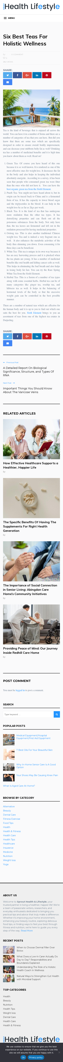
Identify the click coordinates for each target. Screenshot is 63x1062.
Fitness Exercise (11, 819)
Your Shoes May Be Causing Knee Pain (37, 775)
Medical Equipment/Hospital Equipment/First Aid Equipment (33, 737)
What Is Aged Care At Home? (19, 785)
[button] (9, 18)
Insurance (8, 847)
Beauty (7, 810)
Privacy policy (36, 1057)
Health (6, 827)
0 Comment (17, 54)
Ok (23, 1057)
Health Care (9, 835)
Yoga (5, 864)
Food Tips (8, 823)
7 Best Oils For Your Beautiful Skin (34, 750)
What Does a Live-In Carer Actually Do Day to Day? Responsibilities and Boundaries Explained (37, 959)
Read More (27, 930)
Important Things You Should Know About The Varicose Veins (27, 390)
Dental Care (9, 814)
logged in (20, 690)
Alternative (9, 806)
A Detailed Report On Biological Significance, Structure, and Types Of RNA (28, 371)
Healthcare (9, 843)
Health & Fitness (12, 831)
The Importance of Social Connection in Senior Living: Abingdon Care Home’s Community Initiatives (30, 589)
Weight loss (9, 860)
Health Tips (9, 839)
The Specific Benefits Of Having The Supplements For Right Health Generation (29, 526)
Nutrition (8, 856)
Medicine (8, 852)
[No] (59, 1052)
